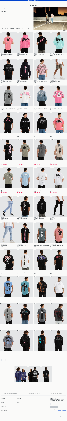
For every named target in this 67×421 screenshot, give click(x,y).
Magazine (18, 403)
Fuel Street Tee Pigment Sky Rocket (6, 352)
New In (2, 3)
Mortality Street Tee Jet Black (5, 272)
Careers (2, 407)
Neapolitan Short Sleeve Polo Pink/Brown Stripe (40, 81)
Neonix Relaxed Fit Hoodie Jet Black (22, 352)
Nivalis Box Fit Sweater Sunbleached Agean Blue (40, 108)
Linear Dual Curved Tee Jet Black (21, 245)
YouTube (18, 402)
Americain (2, 53)
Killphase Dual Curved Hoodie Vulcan (22, 81)
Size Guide (2, 399)
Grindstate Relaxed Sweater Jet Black (39, 135)
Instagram (19, 398)
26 (8, 360)
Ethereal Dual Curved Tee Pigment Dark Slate (40, 325)
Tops (2, 28)
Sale (16, 3)
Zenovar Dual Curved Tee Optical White (22, 272)
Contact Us (3, 398)
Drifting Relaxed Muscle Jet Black (38, 352)
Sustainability (3, 409)
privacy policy (59, 410)
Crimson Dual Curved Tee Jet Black (22, 218)
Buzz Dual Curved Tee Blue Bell (21, 190)
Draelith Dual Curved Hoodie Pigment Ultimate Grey (8, 108)
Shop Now (5, 3)
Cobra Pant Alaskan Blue (4, 218)
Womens (13, 3)
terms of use (64, 410)
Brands (9, 3)
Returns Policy (3, 405)
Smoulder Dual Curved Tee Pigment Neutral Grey (7, 325)
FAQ (1, 401)
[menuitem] (2, 3)
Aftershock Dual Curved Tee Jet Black (39, 54)
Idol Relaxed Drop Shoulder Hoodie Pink (22, 54)
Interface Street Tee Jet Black (38, 272)
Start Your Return (4, 403)
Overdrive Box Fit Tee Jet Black (5, 135)
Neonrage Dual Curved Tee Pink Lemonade (7, 54)
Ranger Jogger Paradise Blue (5, 245)
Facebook (18, 401)
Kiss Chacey (3, 217)
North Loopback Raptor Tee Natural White (23, 108)
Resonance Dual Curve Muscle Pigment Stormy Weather (41, 245)
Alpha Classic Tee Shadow (4, 190)
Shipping (2, 402)
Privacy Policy (3, 411)
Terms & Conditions (4, 410)
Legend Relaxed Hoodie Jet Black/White (22, 135)
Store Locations (3, 406)
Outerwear (12, 28)
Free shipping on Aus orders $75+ (33, 0)
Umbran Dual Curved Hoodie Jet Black (39, 218)
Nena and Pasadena (4, 107)
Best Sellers (27, 28)
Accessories (18, 28)
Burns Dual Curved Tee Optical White (39, 190)
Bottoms (6, 28)
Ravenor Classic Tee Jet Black (21, 325)
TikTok (18, 399)
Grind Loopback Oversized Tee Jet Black (7, 81)
